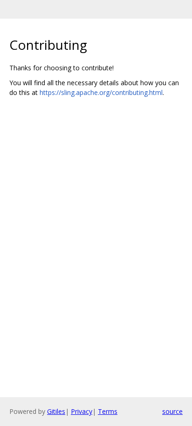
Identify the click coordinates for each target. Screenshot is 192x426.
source (172, 411)
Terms (107, 411)
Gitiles (56, 411)
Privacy (81, 411)
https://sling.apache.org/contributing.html (101, 92)
